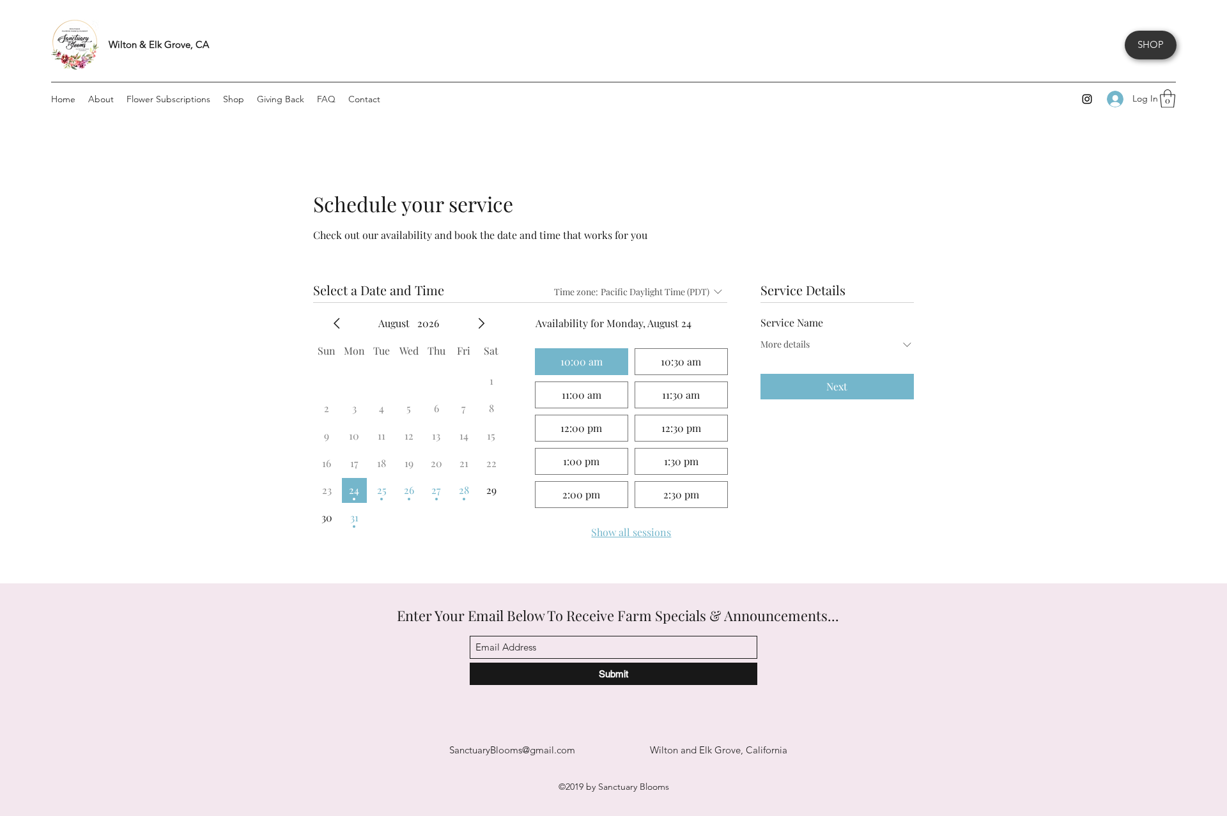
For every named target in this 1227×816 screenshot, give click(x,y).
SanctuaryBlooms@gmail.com (512, 750)
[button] (1167, 98)
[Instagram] (1087, 99)
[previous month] (336, 323)
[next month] (481, 323)
